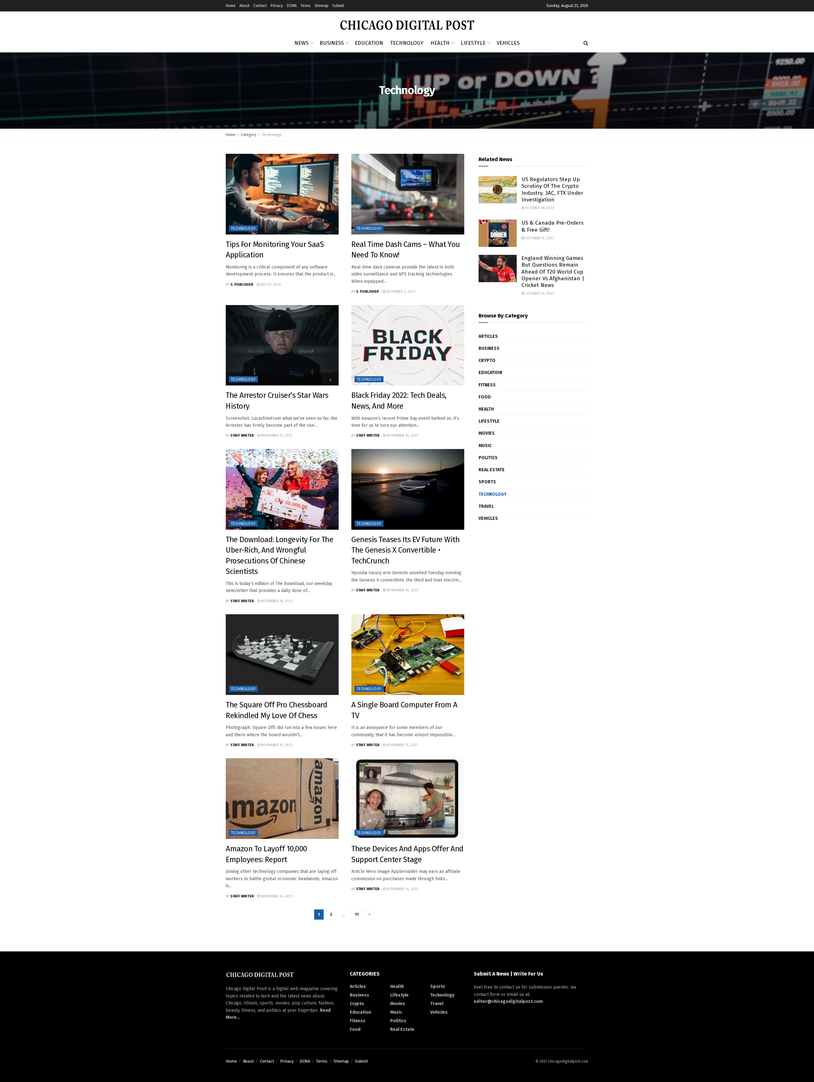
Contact (260, 5)
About (244, 5)
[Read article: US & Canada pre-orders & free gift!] (498, 233)
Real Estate (492, 470)
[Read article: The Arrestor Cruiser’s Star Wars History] (282, 345)
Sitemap (321, 5)
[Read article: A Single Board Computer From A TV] (407, 654)
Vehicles (508, 43)
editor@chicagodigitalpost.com (508, 1001)
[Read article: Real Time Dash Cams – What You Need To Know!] (407, 194)
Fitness (487, 385)
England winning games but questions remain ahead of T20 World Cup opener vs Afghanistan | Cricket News (552, 272)
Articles (488, 336)
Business (332, 43)
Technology (407, 43)
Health (440, 43)
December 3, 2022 (400, 291)
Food (485, 397)
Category (248, 135)
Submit (338, 5)
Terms (305, 5)
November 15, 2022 (276, 745)
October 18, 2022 (539, 208)
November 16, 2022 (402, 435)
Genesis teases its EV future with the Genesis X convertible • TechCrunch (405, 550)
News (301, 43)
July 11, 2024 (270, 284)
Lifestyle (473, 43)
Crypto (487, 360)
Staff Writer (242, 435)
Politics (488, 457)
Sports (487, 482)
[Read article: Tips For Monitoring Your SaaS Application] (282, 194)
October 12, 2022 (539, 238)
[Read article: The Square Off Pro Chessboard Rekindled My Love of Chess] (282, 654)
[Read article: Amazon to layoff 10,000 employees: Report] (282, 798)
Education (369, 43)
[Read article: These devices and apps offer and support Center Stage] (407, 798)
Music (485, 445)
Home (231, 5)
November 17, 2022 (276, 435)
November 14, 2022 (276, 896)
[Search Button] (585, 43)
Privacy (277, 5)
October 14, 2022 (539, 293)
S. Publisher (242, 284)
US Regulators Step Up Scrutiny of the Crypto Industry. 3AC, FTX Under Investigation (552, 189)
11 (357, 914)
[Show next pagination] (370, 914)
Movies (487, 433)
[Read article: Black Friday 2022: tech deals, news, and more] (407, 345)
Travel (486, 506)
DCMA (292, 5)
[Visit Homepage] (407, 23)
